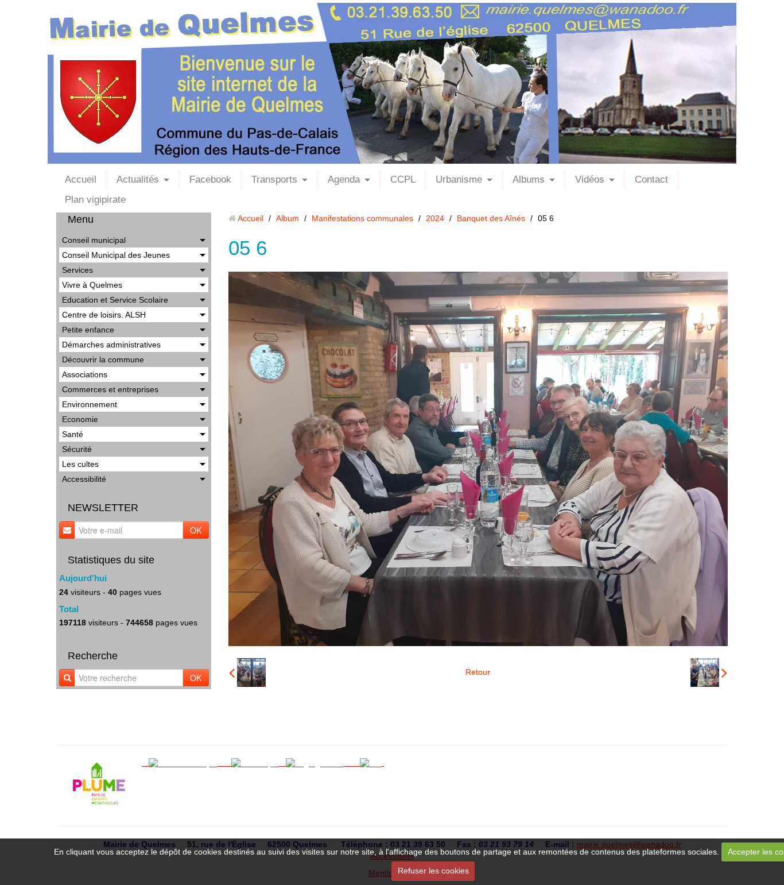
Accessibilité (84, 479)
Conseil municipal (94, 240)
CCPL (403, 179)
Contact (651, 179)
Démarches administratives (111, 344)
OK (195, 530)
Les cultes (80, 464)
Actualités (138, 179)
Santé (72, 434)
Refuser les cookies (433, 870)
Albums (529, 179)
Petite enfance (88, 329)
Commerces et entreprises (110, 389)
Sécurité (77, 449)
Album (287, 218)
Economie (80, 419)
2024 (435, 218)
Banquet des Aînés (491, 218)
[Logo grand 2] (318, 762)
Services (77, 270)
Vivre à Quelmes (92, 284)
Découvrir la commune (103, 359)
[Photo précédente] (247, 672)
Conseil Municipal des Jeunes (116, 255)
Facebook (210, 179)
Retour (477, 672)
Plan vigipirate (95, 199)
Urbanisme (459, 179)
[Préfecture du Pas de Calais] (355, 762)
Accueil (80, 179)
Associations (84, 374)
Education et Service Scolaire (115, 299)
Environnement (89, 404)
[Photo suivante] (708, 672)
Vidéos (589, 179)
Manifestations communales (362, 218)
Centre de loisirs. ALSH (104, 314)
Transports (274, 179)
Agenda (344, 179)
